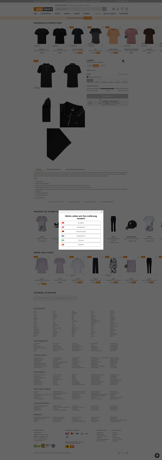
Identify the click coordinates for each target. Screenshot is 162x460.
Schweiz (81, 223)
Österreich (81, 227)
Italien (81, 240)
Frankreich (81, 236)
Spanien (81, 244)
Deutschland (81, 231)
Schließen (101, 212)
